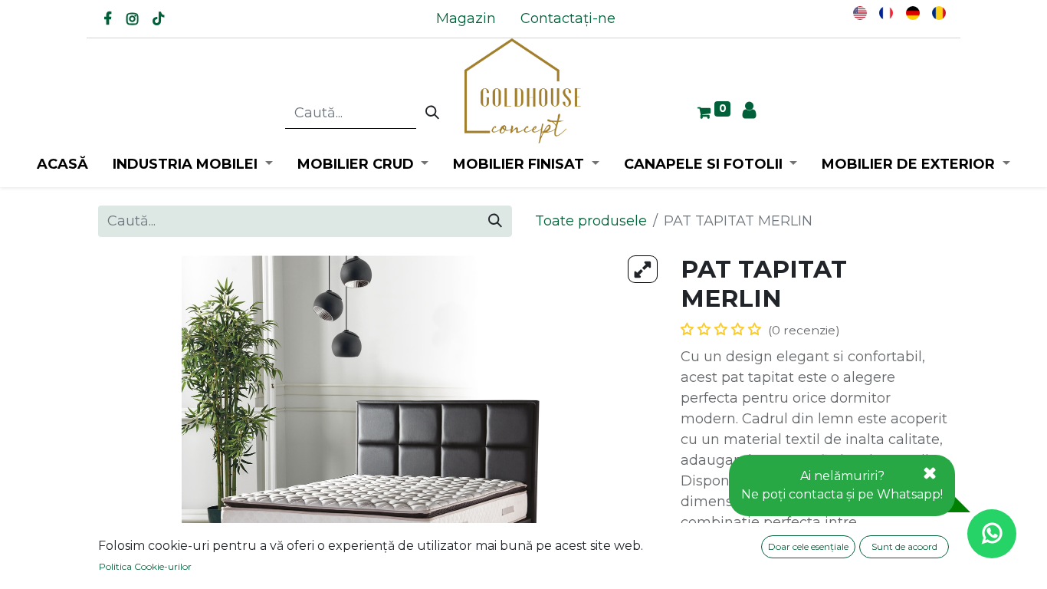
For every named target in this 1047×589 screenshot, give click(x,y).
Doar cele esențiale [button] (808, 546)
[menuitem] (466, 18)
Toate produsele (591, 220)
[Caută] (432, 113)
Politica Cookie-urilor (145, 566)
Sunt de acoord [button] (904, 546)
